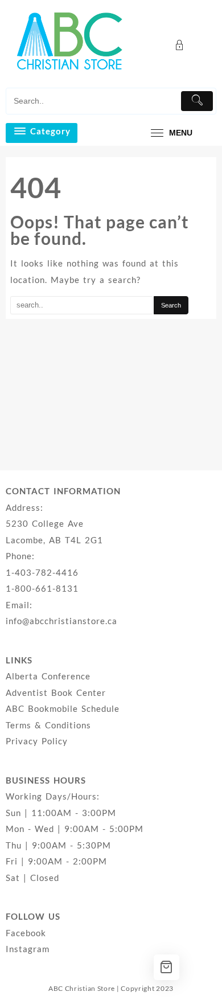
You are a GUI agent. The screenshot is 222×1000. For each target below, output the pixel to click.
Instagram (28, 949)
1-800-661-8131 (42, 588)
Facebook (26, 933)
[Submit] (197, 101)
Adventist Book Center (56, 692)
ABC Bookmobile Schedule (63, 708)
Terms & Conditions (48, 725)
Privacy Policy (37, 741)
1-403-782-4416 (42, 572)
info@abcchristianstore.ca (61, 621)
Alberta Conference (48, 676)
